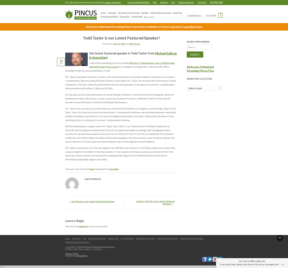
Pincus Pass (125, 16)
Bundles (145, 13)
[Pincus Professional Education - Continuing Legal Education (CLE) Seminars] (81, 14)
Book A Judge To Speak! (167, 239)
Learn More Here (192, 26)
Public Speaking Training (191, 239)
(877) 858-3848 (216, 2)
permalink (114, 169)
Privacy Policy (72, 253)
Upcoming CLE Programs (129, 13)
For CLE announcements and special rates (93, 2)
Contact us (113, 239)
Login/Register (194, 15)
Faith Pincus (134, 44)
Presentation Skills (109, 16)
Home (103, 13)
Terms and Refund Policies (138, 2)
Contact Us (202, 2)
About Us (164, 2)
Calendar (112, 13)
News (92, 169)
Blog (155, 2)
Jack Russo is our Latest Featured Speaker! (93, 201)
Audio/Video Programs (160, 13)
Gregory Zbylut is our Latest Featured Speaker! (155, 202)
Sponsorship (137, 16)
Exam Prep (177, 13)
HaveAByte (82, 256)
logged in (83, 226)
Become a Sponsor (186, 2)
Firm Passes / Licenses (145, 239)
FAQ (173, 2)
